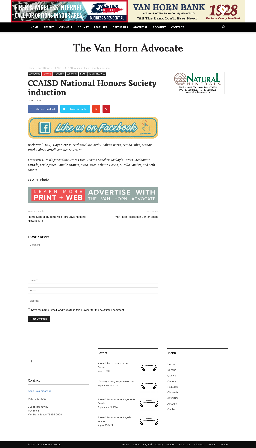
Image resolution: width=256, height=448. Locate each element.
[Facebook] (31, 361)
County (83, 27)
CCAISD (57, 68)
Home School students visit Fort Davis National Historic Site (57, 218)
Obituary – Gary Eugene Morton (116, 381)
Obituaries (120, 27)
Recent (49, 27)
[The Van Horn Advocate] (128, 47)
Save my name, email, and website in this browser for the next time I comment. (78, 309)
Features (100, 27)
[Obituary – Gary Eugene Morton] (149, 386)
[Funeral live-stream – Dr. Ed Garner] (149, 368)
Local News (44, 68)
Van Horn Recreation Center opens (136, 216)
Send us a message (40, 390)
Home (34, 27)
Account (159, 27)
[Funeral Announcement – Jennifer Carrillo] (149, 404)
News (82, 74)
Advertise (140, 27)
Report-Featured (97, 74)
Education (72, 74)
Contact (177, 27)
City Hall (66, 27)
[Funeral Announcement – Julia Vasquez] (149, 422)
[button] (223, 27)
